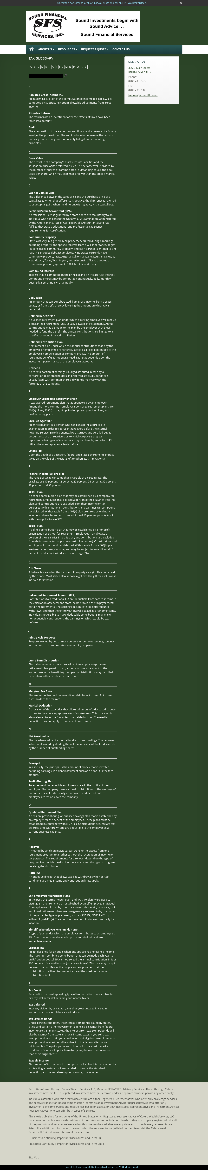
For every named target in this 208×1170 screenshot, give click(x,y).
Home (31, 49)
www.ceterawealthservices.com (72, 1132)
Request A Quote (93, 49)
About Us (45, 49)
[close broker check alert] (180, 3)
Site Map (34, 1157)
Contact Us (121, 49)
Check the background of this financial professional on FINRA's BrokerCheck (102, 3)
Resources (66, 49)
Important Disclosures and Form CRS (79, 1138)
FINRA (111, 1089)
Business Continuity (43, 1138)
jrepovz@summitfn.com (142, 95)
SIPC (118, 1089)
